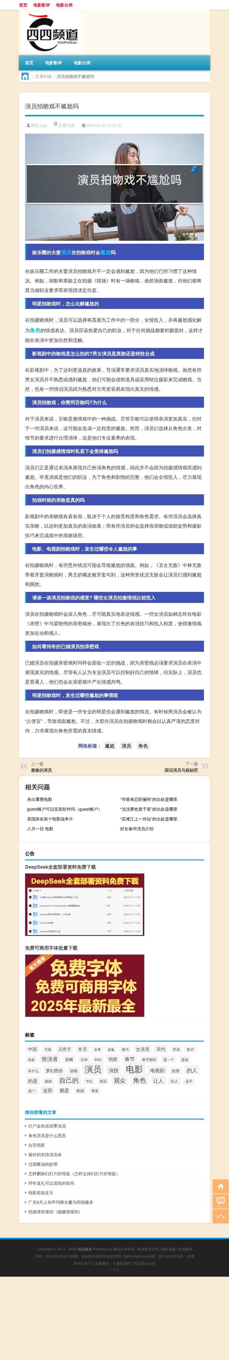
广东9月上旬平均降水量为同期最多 (60, 1202)
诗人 (174, 1081)
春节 (130, 1058)
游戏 (74, 1070)
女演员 (142, 1049)
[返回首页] (219, 1186)
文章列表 (43, 76)
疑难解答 (185, 1248)
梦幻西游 (54, 1070)
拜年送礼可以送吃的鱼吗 (51, 1183)
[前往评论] (219, 1201)
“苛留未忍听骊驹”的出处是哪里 (148, 799)
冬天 (82, 1049)
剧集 (111, 1049)
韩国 (80, 1090)
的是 (33, 1080)
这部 (47, 1090)
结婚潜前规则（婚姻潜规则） (55, 1211)
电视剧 (157, 1070)
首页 (23, 5)
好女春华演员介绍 (137, 828)
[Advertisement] (114, 1318)
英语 (103, 1081)
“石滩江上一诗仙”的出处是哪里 (148, 819)
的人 (192, 1070)
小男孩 (114, 1269)
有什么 (33, 1070)
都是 (64, 1090)
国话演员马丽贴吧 (181, 770)
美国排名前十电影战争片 (50, 819)
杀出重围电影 (39, 799)
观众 (120, 1080)
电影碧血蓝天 (40, 1192)
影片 (190, 1049)
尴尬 (105, 252)
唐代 (125, 1049)
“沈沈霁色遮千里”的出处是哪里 (148, 809)
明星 (113, 1059)
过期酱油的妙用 (43, 1164)
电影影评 (41, 5)
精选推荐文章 (148, 1248)
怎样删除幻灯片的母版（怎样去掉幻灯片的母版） (74, 1173)
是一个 (168, 1059)
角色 (35, 330)
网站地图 (168, 1248)
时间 (98, 1059)
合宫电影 (36, 1145)
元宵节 (64, 1049)
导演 (176, 1049)
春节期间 (149, 1059)
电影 (134, 1068)
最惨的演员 (41, 770)
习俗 (47, 1049)
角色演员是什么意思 (47, 1135)
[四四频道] (50, 12)
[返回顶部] (219, 1216)
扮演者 (50, 1058)
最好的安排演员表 (45, 1154)
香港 (94, 1090)
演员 (66, 252)
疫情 (176, 1070)
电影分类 (64, 5)
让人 (158, 1080)
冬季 (97, 1049)
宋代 (161, 1049)
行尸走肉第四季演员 (47, 1126)
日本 (84, 1059)
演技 (114, 1070)
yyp (44, 125)
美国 (48, 1081)
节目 (89, 1081)
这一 (32, 1090)
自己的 (69, 1079)
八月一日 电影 (40, 828)
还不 (189, 1081)
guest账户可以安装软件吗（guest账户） (64, 809)
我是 (31, 1059)
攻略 (69, 1059)
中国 (32, 1049)
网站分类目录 (123, 1248)
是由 (184, 1059)
